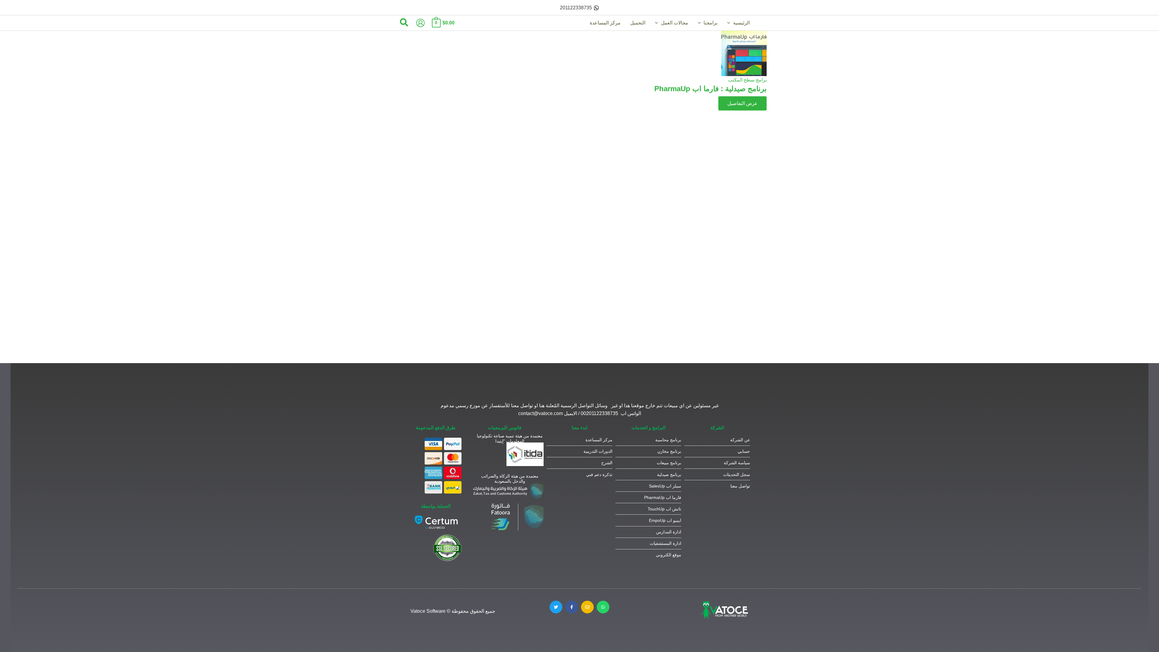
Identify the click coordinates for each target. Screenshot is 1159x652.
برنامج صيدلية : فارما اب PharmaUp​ (710, 89)
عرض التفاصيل (742, 103)
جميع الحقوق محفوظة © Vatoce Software (452, 611)
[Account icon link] (420, 22)
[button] (730, 22)
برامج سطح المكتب (747, 79)
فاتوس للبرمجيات (504, 427)
